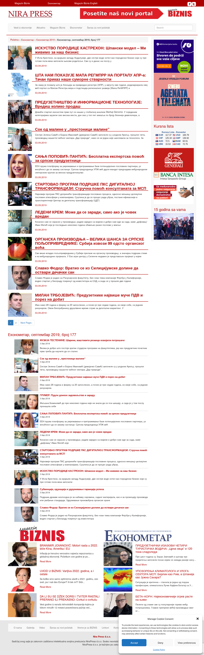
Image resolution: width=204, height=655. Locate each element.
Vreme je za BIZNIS (87, 627)
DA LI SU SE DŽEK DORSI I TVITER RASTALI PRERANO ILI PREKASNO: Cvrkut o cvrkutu (69, 597)
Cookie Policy (159, 649)
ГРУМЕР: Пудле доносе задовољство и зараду (67, 395)
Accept (134, 642)
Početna (14, 39)
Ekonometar (76, 27)
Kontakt (117, 627)
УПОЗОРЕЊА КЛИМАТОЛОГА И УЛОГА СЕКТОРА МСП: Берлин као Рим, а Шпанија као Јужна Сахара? (164, 574)
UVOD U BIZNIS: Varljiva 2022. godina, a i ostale (67, 572)
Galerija (30, 627)
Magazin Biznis (22, 3)
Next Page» (26, 322)
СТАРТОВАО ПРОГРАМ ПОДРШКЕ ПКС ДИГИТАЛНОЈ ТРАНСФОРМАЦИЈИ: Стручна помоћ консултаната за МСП (90, 186)
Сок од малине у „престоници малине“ (72, 129)
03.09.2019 (41, 65)
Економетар (54, 3)
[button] (197, 618)
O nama (18, 627)
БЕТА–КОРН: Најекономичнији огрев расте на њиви (164, 597)
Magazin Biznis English (86, 3)
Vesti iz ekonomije (23, 27)
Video (42, 627)
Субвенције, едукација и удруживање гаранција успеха (72, 489)
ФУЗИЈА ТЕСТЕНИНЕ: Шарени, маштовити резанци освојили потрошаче (82, 340)
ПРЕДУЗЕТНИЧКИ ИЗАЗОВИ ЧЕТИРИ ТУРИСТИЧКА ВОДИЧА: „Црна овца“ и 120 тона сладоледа (163, 548)
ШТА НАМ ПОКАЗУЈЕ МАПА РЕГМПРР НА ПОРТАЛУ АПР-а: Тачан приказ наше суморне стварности (90, 77)
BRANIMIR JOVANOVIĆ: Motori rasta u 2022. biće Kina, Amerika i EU (69, 546)
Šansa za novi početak (98, 27)
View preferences (187, 642)
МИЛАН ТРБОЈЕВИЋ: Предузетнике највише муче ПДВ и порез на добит (89, 297)
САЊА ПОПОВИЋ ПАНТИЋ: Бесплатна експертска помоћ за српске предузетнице (89, 158)
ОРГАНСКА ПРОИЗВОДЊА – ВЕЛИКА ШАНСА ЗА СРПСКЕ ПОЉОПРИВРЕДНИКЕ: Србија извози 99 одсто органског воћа (89, 243)
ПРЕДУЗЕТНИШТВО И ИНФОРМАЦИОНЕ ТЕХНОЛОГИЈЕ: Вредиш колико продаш (88, 104)
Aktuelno (40, 27)
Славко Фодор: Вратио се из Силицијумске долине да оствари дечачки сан (86, 270)
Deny (160, 642)
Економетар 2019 (45, 39)
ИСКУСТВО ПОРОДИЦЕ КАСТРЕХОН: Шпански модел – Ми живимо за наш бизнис (90, 50)
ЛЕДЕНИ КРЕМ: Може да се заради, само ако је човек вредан (85, 214)
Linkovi (105, 627)
